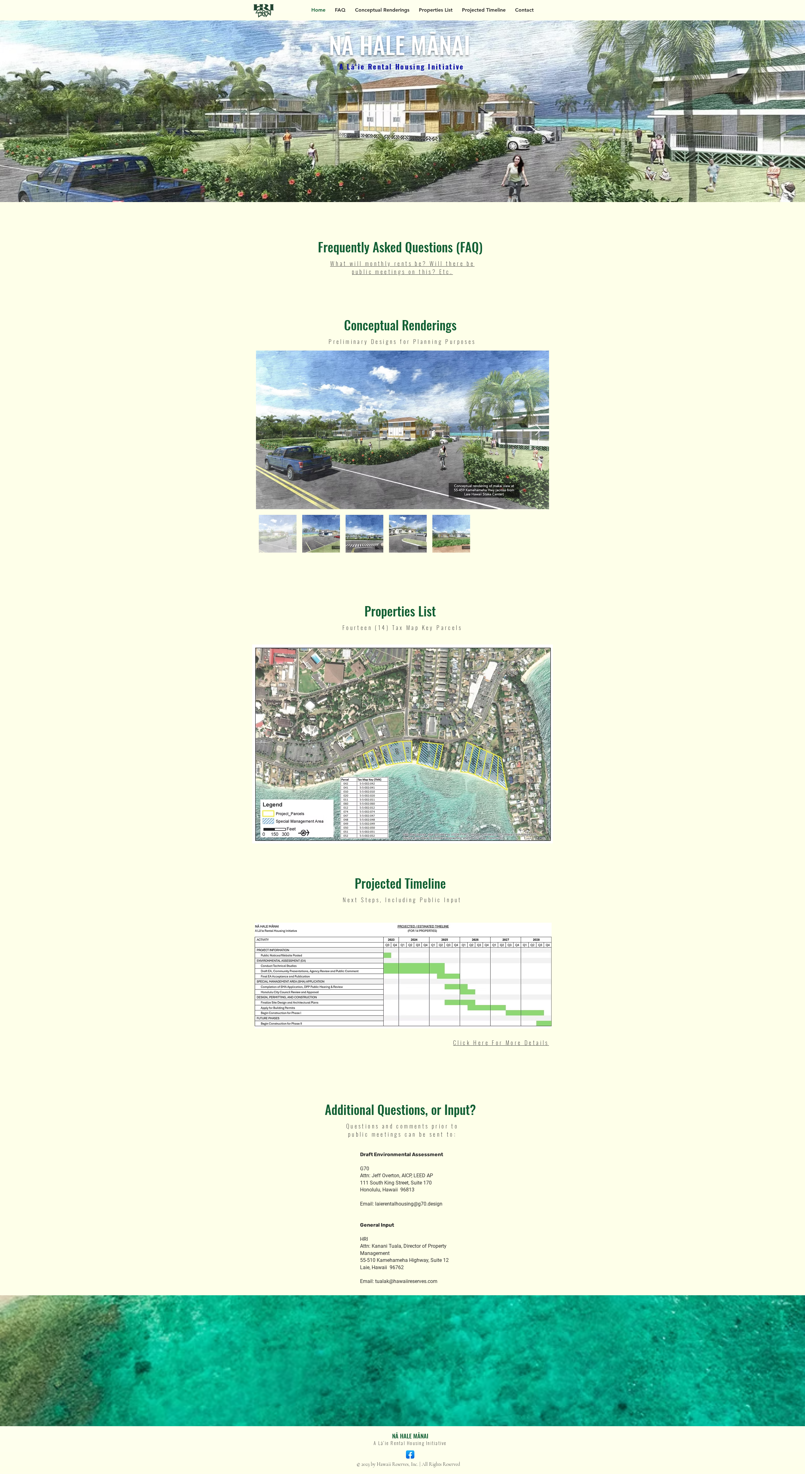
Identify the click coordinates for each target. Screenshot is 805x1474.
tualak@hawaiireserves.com (406, 1281)
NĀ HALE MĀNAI (410, 1435)
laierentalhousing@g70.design (408, 1204)
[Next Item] (538, 430)
